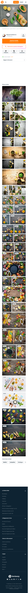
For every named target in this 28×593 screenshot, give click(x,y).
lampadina (12, 580)
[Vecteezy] (2, 2)
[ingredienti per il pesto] (8, 313)
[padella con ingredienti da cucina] (13, 352)
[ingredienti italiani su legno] (6, 470)
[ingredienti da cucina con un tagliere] (13, 388)
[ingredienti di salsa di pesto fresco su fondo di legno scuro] (13, 534)
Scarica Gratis (14, 41)
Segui (23, 36)
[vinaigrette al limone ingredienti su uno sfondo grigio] (8, 274)
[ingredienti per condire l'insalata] (8, 294)
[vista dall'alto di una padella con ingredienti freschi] (19, 303)
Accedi (21, 2)
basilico (5, 580)
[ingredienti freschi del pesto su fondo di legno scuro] (13, 566)
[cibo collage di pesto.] (8, 115)
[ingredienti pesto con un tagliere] (8, 340)
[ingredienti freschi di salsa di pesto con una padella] (7, 331)
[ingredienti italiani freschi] (13, 502)
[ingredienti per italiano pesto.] (17, 115)
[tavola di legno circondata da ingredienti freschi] (19, 331)
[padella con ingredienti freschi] (8, 321)
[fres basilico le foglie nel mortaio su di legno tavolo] (13, 93)
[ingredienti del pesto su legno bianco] (13, 518)
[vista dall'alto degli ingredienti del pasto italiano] (13, 423)
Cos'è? (12, 56)
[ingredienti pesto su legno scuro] (13, 550)
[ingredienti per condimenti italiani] (10, 285)
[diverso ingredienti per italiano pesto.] (7, 154)
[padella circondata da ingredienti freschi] (7, 365)
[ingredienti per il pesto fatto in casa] (18, 274)
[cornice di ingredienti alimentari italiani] (9, 374)
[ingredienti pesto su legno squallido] (9, 410)
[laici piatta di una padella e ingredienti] (6, 400)
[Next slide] (22, 580)
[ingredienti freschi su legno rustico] (13, 485)
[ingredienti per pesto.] (8, 105)
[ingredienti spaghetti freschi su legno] (13, 440)
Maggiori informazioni (7, 59)
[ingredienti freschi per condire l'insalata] (8, 303)
